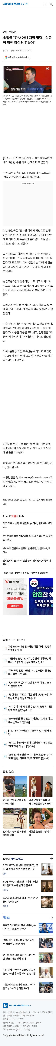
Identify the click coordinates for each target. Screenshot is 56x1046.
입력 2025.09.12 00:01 (20, 51)
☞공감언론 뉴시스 (13, 477)
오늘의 (13, 858)
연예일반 (12, 32)
